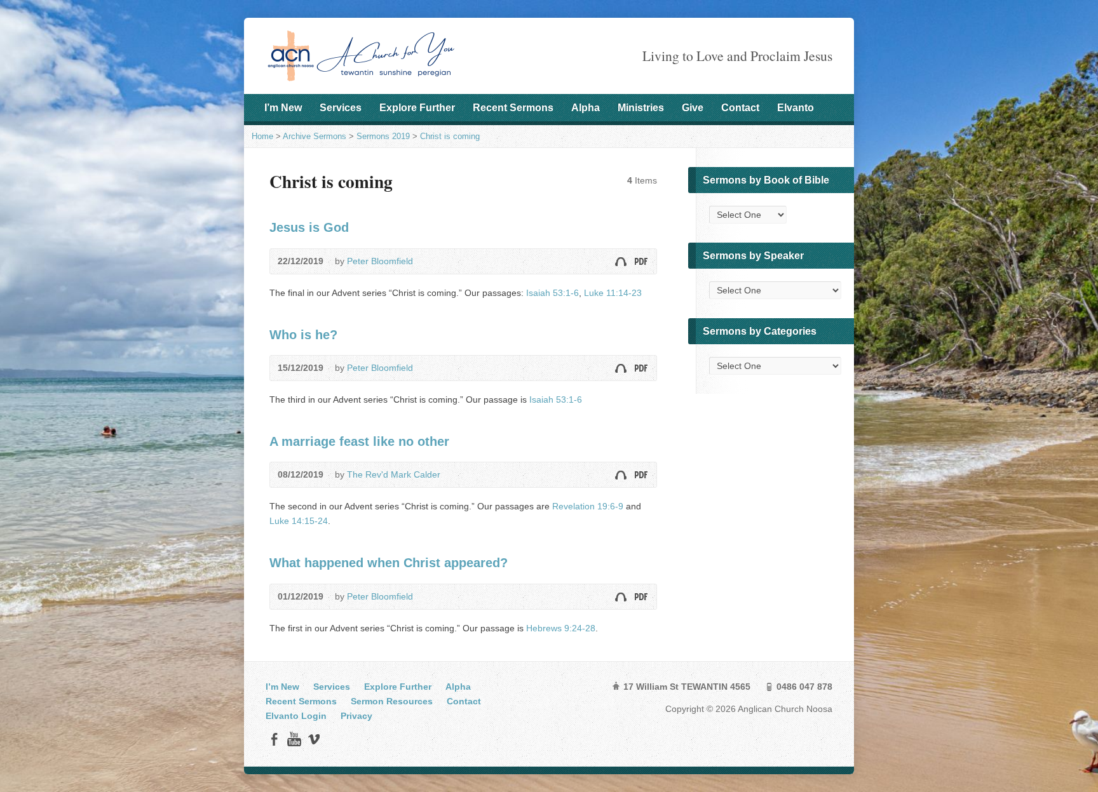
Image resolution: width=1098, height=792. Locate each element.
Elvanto (795, 107)
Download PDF (640, 261)
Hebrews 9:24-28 (560, 628)
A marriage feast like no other (359, 441)
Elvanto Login (296, 716)
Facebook (274, 739)
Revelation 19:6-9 (587, 506)
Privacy (356, 716)
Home (262, 136)
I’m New (283, 107)
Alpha (585, 107)
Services (341, 107)
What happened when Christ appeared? (388, 563)
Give (692, 107)
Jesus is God (309, 227)
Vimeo (313, 739)
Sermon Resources (392, 701)
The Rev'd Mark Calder (393, 474)
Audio (620, 261)
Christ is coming (450, 136)
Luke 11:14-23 (613, 293)
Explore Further (417, 107)
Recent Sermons (513, 107)
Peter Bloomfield (380, 261)
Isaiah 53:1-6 (552, 293)
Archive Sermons (314, 136)
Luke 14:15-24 (298, 521)
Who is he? (303, 335)
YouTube (294, 739)
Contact (740, 107)
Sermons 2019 (383, 136)
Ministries (641, 107)
